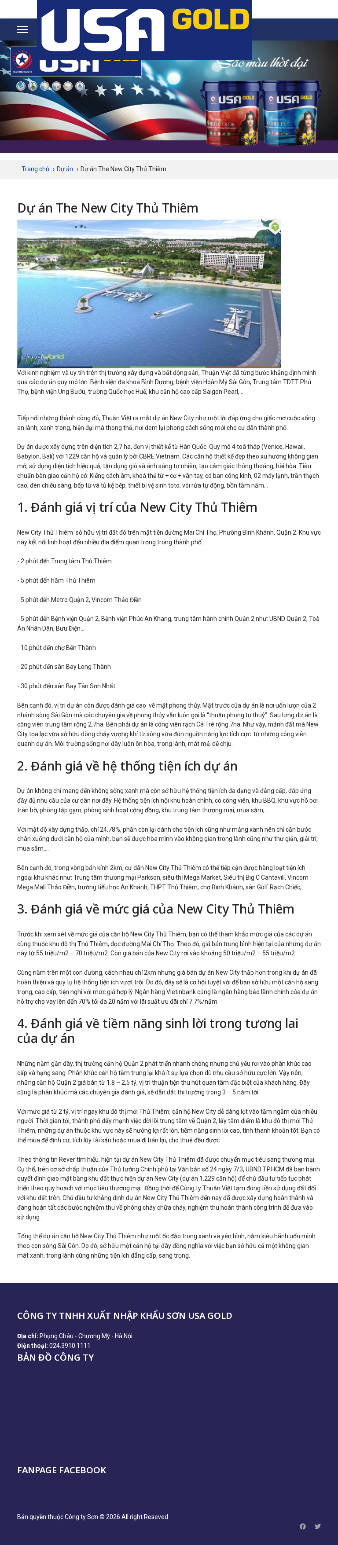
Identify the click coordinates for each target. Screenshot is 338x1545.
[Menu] (22, 29)
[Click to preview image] (169, 293)
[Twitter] (318, 1526)
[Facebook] (303, 1526)
